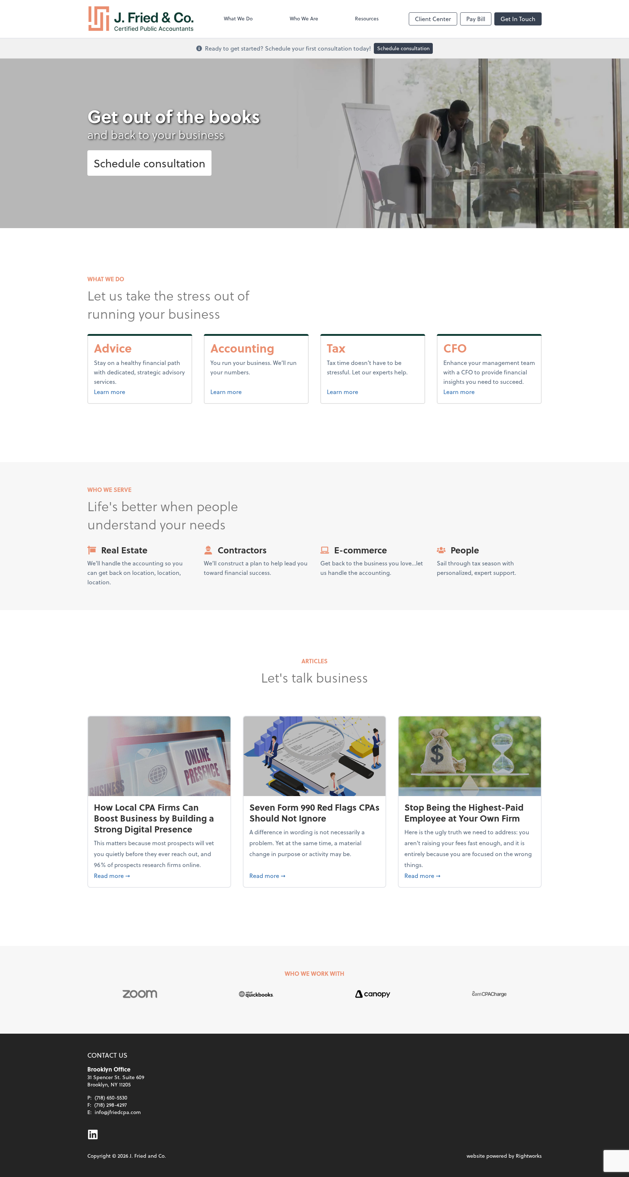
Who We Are (304, 18)
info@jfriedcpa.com (118, 1112)
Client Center (433, 19)
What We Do (238, 18)
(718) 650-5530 (111, 1097)
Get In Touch (518, 19)
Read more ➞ (159, 875)
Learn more (128, 391)
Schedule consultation (403, 48)
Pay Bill (475, 19)
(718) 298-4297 (110, 1105)
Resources (367, 18)
